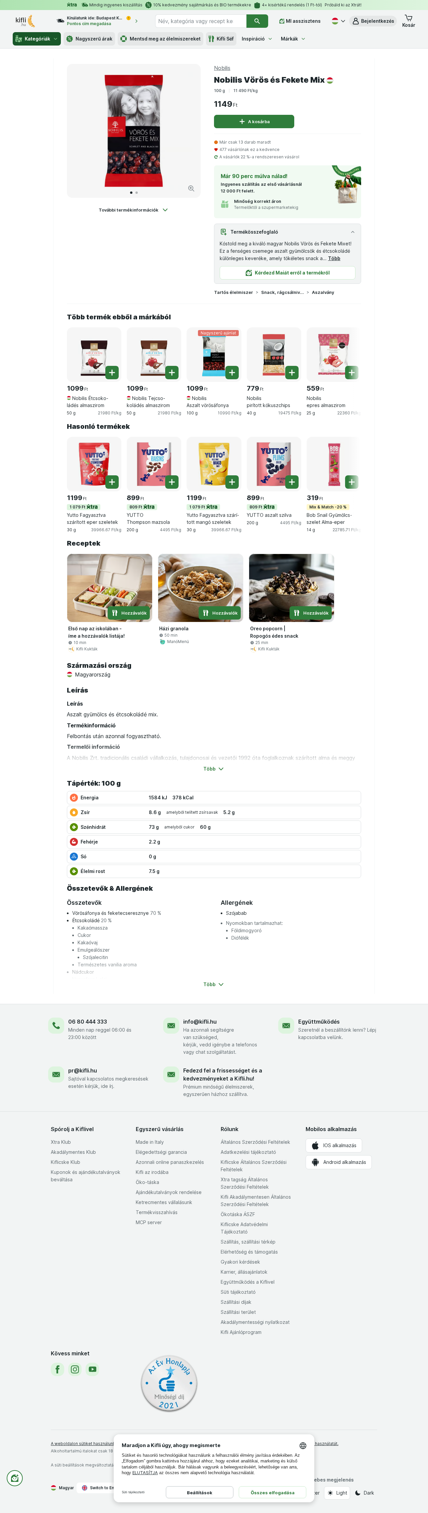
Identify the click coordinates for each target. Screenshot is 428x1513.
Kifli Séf (225, 39)
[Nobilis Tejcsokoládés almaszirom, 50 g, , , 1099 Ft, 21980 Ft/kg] (154, 354)
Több (334, 258)
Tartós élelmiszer (233, 292)
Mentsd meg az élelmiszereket (165, 39)
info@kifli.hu (200, 1021)
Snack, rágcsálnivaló (282, 292)
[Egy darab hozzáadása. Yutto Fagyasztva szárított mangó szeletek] (232, 482)
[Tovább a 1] (131, 192)
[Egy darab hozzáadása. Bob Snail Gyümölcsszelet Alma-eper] (351, 482)
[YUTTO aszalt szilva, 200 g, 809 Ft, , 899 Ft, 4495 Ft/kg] (274, 464)
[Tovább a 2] (136, 192)
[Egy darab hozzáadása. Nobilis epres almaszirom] (351, 372)
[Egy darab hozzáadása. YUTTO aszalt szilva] (292, 482)
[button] (373, 21)
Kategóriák (37, 39)
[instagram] (75, 1369)
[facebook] (57, 1369)
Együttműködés (319, 1021)
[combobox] (200, 21)
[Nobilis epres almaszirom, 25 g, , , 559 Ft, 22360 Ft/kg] (334, 354)
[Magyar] (337, 21)
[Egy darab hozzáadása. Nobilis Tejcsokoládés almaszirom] (172, 372)
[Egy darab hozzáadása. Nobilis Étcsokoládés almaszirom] (112, 372)
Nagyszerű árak (94, 39)
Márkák (289, 39)
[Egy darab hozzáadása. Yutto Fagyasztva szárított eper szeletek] (112, 482)
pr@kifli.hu (82, 1070)
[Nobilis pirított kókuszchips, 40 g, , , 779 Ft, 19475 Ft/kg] (274, 354)
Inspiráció (253, 39)
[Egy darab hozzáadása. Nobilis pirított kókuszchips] (292, 372)
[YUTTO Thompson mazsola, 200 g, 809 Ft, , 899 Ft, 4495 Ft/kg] (154, 464)
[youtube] (92, 1369)
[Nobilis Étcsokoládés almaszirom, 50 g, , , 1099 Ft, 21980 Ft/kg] (94, 354)
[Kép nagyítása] (191, 188)
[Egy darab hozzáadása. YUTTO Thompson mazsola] (172, 482)
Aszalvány (323, 292)
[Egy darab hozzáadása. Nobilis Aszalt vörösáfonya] (232, 372)
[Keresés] (257, 21)
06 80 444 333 (87, 1021)
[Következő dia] (188, 131)
